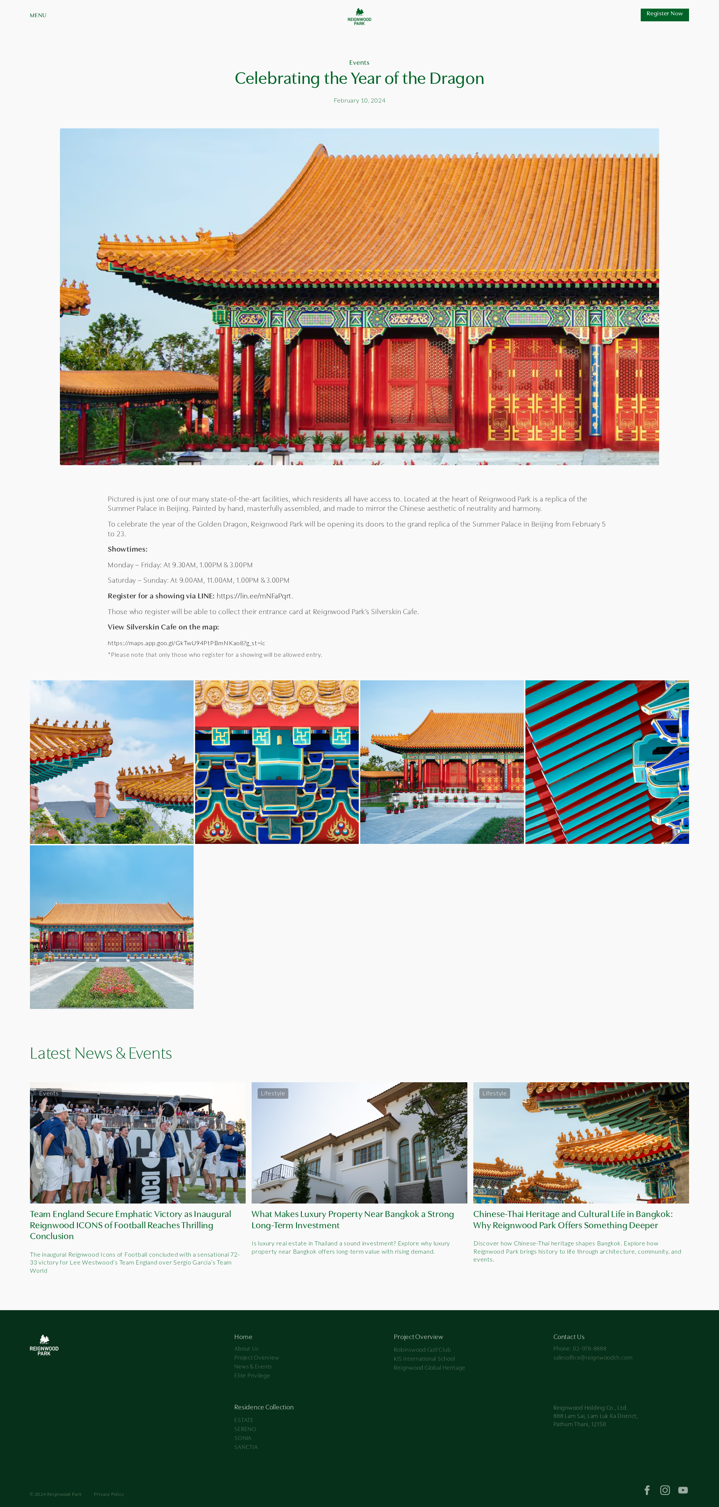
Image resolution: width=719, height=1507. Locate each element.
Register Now (665, 14)
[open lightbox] (112, 762)
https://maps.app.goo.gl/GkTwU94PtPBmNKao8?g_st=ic (187, 642)
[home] (359, 15)
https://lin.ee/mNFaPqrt (254, 596)
